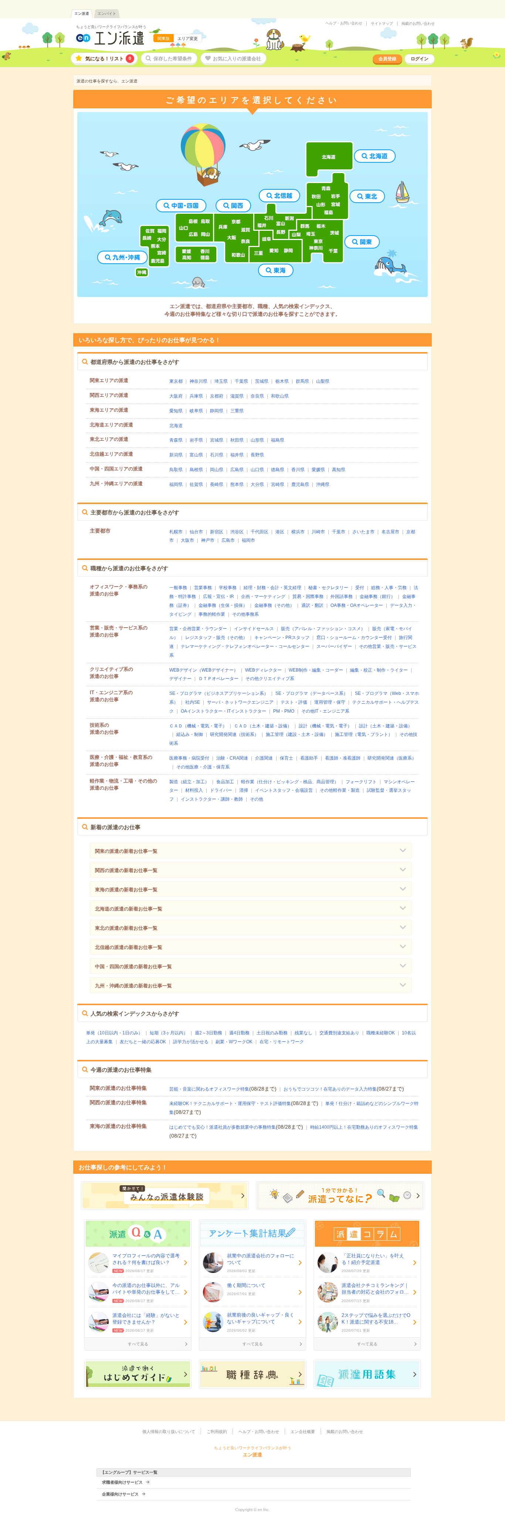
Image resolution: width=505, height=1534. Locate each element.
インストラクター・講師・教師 (212, 799)
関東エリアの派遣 (109, 380)
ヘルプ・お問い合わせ (343, 23)
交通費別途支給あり (339, 1032)
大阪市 (187, 540)
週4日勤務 (239, 1032)
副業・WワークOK (234, 1041)
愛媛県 (318, 469)
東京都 (176, 381)
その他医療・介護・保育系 (203, 767)
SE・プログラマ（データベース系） (311, 693)
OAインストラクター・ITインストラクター (223, 711)
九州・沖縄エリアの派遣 (116, 483)
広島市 (228, 540)
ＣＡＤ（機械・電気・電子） (198, 726)
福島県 (277, 440)
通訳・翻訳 (312, 605)
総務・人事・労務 (389, 587)
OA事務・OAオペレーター (357, 605)
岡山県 (216, 469)
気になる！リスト (108, 58)
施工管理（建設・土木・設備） (297, 734)
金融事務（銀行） (377, 596)
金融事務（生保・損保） (223, 605)
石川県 (216, 454)
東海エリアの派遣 (109, 410)
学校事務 (228, 587)
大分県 (257, 484)
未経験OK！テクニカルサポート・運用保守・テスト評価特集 (230, 1103)
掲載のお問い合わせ (418, 24)
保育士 (286, 758)
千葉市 (338, 531)
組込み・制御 (189, 734)
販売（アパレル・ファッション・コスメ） (323, 628)
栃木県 (282, 381)
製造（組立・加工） (189, 781)
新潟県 (176, 454)
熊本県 (237, 484)
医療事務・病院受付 (189, 758)
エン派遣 (81, 13)
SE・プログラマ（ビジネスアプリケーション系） (218, 693)
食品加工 (225, 781)
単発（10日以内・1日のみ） (114, 1032)
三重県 (237, 410)
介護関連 (264, 758)
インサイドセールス (254, 628)
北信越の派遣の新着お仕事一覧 (128, 947)
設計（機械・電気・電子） (325, 726)
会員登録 (387, 58)
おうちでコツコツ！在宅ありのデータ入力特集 (330, 1089)
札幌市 (176, 531)
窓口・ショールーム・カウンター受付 (354, 637)
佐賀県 (196, 484)
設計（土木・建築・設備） (385, 726)
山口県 (257, 469)
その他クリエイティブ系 (269, 678)
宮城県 (216, 440)
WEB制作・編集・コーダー (316, 670)
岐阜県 (196, 410)
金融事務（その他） (274, 605)
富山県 (196, 454)
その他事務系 (245, 614)
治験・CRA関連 (232, 758)
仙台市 (196, 531)
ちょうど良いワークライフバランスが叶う (111, 27)
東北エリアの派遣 (109, 439)
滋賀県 (237, 396)
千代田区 (259, 531)
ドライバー (221, 790)
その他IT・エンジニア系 (325, 711)
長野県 (257, 454)
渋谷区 (237, 531)
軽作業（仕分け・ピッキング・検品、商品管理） (290, 781)
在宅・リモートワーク (282, 1041)
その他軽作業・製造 (340, 790)
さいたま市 (363, 531)
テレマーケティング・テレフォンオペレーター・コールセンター (245, 646)
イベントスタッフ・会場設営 (284, 790)
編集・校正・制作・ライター (379, 670)
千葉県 (241, 381)
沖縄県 (322, 484)
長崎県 (216, 484)
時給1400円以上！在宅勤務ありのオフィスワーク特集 (364, 1127)
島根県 (196, 469)
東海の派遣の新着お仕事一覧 (126, 889)
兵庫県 (196, 396)
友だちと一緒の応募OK (143, 1041)
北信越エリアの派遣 (111, 454)
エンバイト (107, 13)
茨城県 (261, 381)
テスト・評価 (294, 702)
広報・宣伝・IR (218, 596)
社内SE (192, 702)
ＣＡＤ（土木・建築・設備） (263, 726)
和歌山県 (280, 396)
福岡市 (248, 540)
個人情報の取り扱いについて (168, 1431)
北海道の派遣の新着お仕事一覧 (128, 909)
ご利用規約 (217, 1431)
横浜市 (298, 531)
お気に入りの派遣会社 (237, 58)
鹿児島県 (300, 484)
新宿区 (216, 531)
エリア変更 (187, 38)
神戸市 (207, 540)
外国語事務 (342, 596)
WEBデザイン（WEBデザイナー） (203, 670)
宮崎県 (277, 484)
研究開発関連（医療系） (391, 758)
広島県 (237, 469)
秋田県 (237, 440)
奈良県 (257, 396)
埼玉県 (221, 381)
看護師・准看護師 (342, 758)
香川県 (298, 469)
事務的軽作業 (212, 614)
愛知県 (176, 410)
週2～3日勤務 (208, 1032)
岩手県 (196, 440)
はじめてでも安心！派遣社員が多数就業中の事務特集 (222, 1127)
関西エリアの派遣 (109, 395)
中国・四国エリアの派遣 (116, 469)
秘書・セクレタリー (328, 587)
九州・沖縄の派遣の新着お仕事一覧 (133, 986)
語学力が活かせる (191, 1041)
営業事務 (203, 587)
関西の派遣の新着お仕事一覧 (126, 870)
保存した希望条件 (172, 58)
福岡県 (176, 484)
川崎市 (318, 531)
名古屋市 (390, 531)
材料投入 (194, 790)
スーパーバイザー (334, 646)
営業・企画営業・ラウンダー (198, 628)
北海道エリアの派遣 (111, 425)
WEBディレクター (263, 670)
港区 (279, 531)
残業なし (303, 1032)
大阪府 (176, 396)
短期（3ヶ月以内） (169, 1032)
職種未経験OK (380, 1032)
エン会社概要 (303, 1431)
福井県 (237, 454)
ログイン (419, 58)
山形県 (257, 440)
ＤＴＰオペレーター (218, 678)
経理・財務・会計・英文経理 (272, 587)
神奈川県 (198, 381)
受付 (359, 587)
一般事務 (178, 587)
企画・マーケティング (263, 596)
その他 (256, 799)
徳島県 (277, 469)
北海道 (176, 425)
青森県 (176, 440)
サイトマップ (382, 24)
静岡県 (216, 410)
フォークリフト (361, 781)
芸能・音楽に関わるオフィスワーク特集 (209, 1089)
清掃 (243, 790)
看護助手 (309, 758)
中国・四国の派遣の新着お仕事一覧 (133, 966)
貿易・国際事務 (307, 596)
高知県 (338, 469)
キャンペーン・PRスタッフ (281, 637)
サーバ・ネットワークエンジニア (240, 702)
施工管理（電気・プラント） (364, 734)
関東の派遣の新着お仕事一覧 (126, 851)
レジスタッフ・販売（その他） (216, 637)
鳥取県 (176, 469)
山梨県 (322, 381)
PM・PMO (283, 711)
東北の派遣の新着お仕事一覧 (126, 928)
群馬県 (302, 381)
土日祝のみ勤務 (272, 1032)
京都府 (216, 396)
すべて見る (138, 1344)
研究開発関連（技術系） (234, 734)
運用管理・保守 (329, 702)
